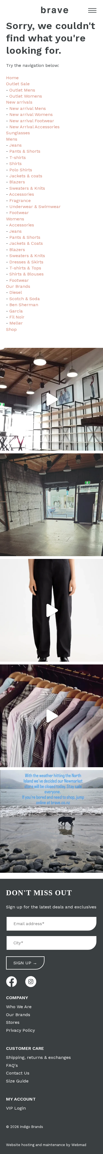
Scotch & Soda (24, 298)
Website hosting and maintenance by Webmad (46, 1145)
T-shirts (17, 157)
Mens (11, 139)
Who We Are (19, 1006)
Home (12, 77)
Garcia (16, 311)
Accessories (21, 194)
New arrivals (19, 102)
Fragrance (20, 200)
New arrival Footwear (31, 120)
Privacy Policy (20, 1030)
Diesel (15, 292)
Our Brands (18, 286)
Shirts (15, 163)
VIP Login (16, 1108)
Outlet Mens (22, 90)
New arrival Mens (27, 108)
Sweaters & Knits (27, 188)
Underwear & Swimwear (35, 206)
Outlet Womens (25, 96)
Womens (15, 218)
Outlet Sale (18, 83)
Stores (13, 1022)
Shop (11, 329)
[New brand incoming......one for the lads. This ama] (51, 715)
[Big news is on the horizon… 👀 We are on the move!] (51, 504)
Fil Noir (16, 317)
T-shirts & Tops (25, 268)
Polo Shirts (20, 169)
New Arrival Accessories (34, 126)
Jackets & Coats (26, 243)
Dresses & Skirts (26, 262)
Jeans (15, 145)
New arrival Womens (31, 114)
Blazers (17, 181)
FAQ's (12, 1065)
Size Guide (17, 1081)
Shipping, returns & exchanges (38, 1057)
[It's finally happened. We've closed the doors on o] (51, 399)
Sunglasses (18, 132)
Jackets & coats (25, 175)
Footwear (19, 212)
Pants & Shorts (24, 151)
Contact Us (17, 1073)
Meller (16, 323)
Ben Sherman (23, 304)
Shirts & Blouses (26, 274)
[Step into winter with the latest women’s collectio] (51, 610)
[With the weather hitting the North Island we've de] (51, 821)
